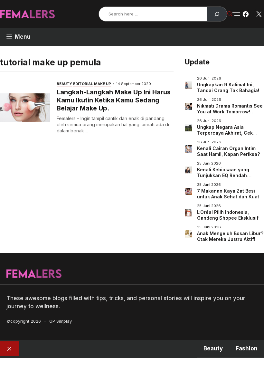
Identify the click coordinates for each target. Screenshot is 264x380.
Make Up (102, 83)
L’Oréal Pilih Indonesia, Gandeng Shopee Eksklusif (228, 215)
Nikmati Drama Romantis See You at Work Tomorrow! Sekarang (230, 111)
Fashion (247, 348)
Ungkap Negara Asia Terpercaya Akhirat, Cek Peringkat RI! (225, 132)
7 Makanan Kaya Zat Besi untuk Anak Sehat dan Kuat (228, 193)
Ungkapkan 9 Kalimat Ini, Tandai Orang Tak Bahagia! (228, 87)
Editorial (83, 83)
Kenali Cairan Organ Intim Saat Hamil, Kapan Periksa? (228, 151)
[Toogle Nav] (236, 14)
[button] (229, 14)
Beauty (64, 83)
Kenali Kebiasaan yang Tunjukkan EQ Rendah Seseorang (223, 175)
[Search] (217, 14)
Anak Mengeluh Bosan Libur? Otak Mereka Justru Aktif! (230, 236)
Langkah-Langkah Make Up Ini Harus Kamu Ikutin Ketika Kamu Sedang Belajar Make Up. (114, 100)
